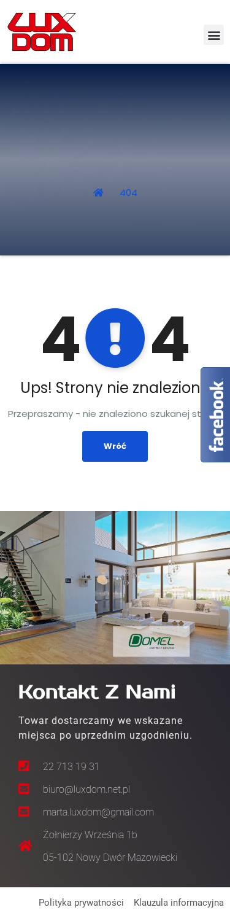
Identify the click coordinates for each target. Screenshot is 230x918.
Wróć (115, 446)
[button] (214, 35)
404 (128, 192)
